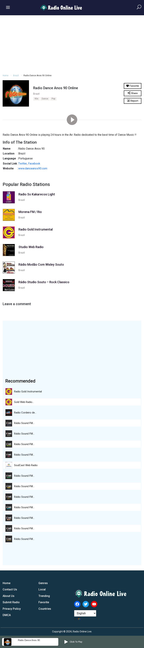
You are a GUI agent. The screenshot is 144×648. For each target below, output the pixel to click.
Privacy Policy (12, 608)
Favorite (43, 602)
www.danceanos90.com (32, 168)
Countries (44, 608)
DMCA (7, 615)
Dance (45, 98)
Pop (53, 98)
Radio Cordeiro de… (25, 412)
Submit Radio (11, 602)
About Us (8, 596)
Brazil (16, 75)
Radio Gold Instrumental (28, 391)
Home (5, 75)
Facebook (34, 163)
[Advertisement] (72, 44)
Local (42, 589)
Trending (44, 596)
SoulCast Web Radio (26, 465)
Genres (43, 583)
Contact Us (10, 589)
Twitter (22, 163)
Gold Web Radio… (24, 402)
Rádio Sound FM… (24, 423)
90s (36, 98)
